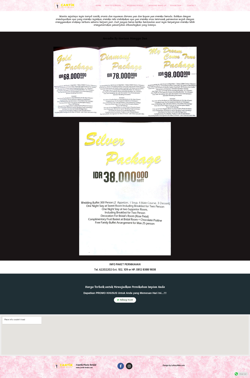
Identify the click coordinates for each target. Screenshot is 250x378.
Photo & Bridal (113, 5)
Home (98, 5)
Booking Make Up (157, 5)
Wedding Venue (135, 5)
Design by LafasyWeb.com (174, 365)
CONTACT (191, 5)
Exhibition (175, 5)
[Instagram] (129, 366)
